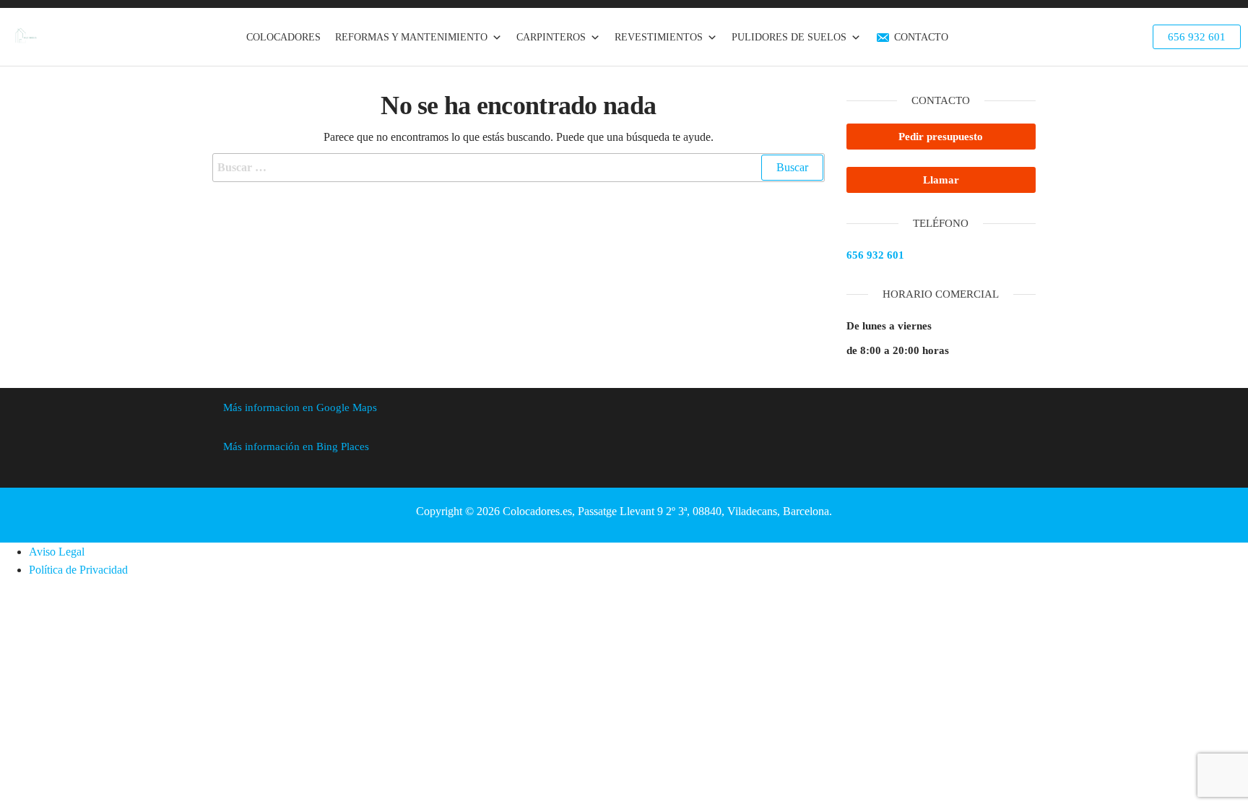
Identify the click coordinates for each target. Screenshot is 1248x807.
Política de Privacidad (78, 570)
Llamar (941, 180)
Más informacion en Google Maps (300, 407)
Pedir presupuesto (940, 136)
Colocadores (283, 37)
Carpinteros (551, 37)
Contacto (921, 37)
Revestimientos (659, 37)
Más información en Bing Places (296, 446)
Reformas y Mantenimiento (411, 37)
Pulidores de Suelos (789, 37)
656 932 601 (875, 255)
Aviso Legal (56, 551)
